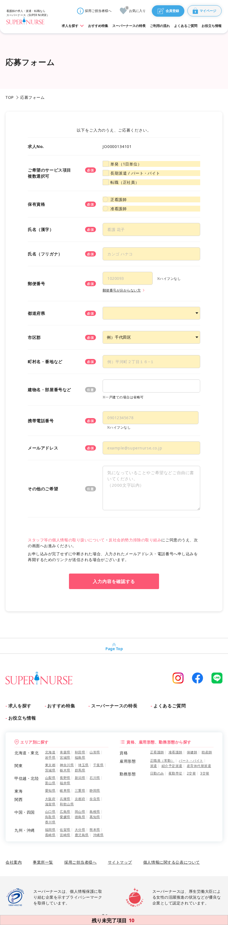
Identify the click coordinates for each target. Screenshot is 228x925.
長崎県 (50, 835)
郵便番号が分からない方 (122, 290)
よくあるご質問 (169, 706)
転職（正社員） (124, 182)
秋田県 (80, 752)
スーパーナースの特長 (114, 706)
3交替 (204, 773)
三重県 (80, 790)
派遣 (153, 765)
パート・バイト (191, 760)
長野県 (65, 777)
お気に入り (136, 10)
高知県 (95, 817)
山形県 (95, 752)
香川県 (50, 822)
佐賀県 (65, 829)
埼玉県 (83, 765)
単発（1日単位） (126, 164)
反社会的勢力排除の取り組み (135, 539)
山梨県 (50, 777)
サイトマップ (120, 862)
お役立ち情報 (22, 718)
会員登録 (172, 10)
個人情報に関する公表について (171, 862)
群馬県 (80, 770)
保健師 (192, 752)
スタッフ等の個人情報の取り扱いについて (66, 539)
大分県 (80, 829)
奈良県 (95, 798)
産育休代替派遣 (199, 765)
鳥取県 (50, 817)
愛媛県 (65, 817)
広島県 (65, 811)
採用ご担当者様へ (98, 10)
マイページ (208, 10)
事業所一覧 (43, 862)
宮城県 (65, 757)
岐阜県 (65, 790)
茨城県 (50, 770)
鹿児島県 (82, 835)
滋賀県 (50, 804)
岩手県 (50, 757)
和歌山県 (67, 804)
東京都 (50, 765)
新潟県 (80, 777)
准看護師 (118, 208)
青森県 (65, 752)
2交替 (191, 773)
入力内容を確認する (114, 581)
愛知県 (50, 790)
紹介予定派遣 (172, 765)
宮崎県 (65, 835)
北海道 (50, 752)
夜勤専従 (175, 773)
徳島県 (80, 817)
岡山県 (80, 811)
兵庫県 (65, 798)
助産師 (207, 752)
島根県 (95, 811)
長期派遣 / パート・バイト (135, 173)
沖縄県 (98, 835)
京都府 (80, 798)
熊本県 (95, 829)
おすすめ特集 (61, 706)
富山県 (50, 783)
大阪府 (50, 798)
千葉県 (98, 765)
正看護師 (118, 199)
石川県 (95, 777)
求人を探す (19, 706)
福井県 (65, 783)
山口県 (50, 811)
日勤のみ (157, 773)
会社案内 (14, 862)
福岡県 (50, 829)
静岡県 (95, 790)
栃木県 (65, 770)
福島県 (80, 757)
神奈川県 (67, 765)
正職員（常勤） (162, 760)
